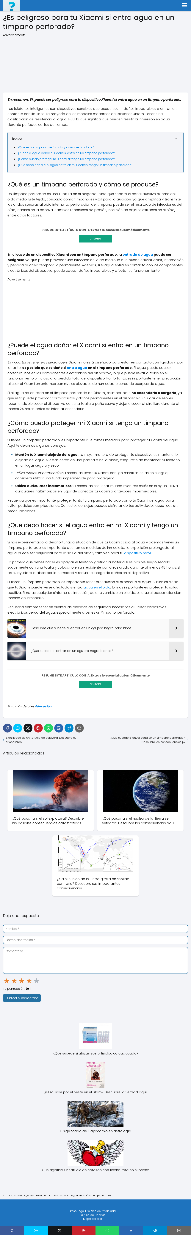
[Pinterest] (38, 728)
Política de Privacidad (101, 1211)
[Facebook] (7, 728)
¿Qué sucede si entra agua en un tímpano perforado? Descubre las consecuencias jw (147, 740)
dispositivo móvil (137, 553)
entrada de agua (138, 254)
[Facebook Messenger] (17, 728)
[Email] (79, 728)
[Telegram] (69, 728)
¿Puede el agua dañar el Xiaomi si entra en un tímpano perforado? (66, 153)
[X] (28, 728)
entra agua (77, 367)
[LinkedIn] (58, 728)
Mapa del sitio (92, 1219)
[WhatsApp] (48, 728)
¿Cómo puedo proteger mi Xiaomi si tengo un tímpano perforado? (66, 159)
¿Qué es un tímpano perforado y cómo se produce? (56, 147)
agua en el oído (97, 587)
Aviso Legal (77, 1211)
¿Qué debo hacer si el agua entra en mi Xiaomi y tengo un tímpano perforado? (75, 165)
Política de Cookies (92, 1215)
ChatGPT (95, 238)
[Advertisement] (95, 63)
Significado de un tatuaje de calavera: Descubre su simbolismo (41, 740)
